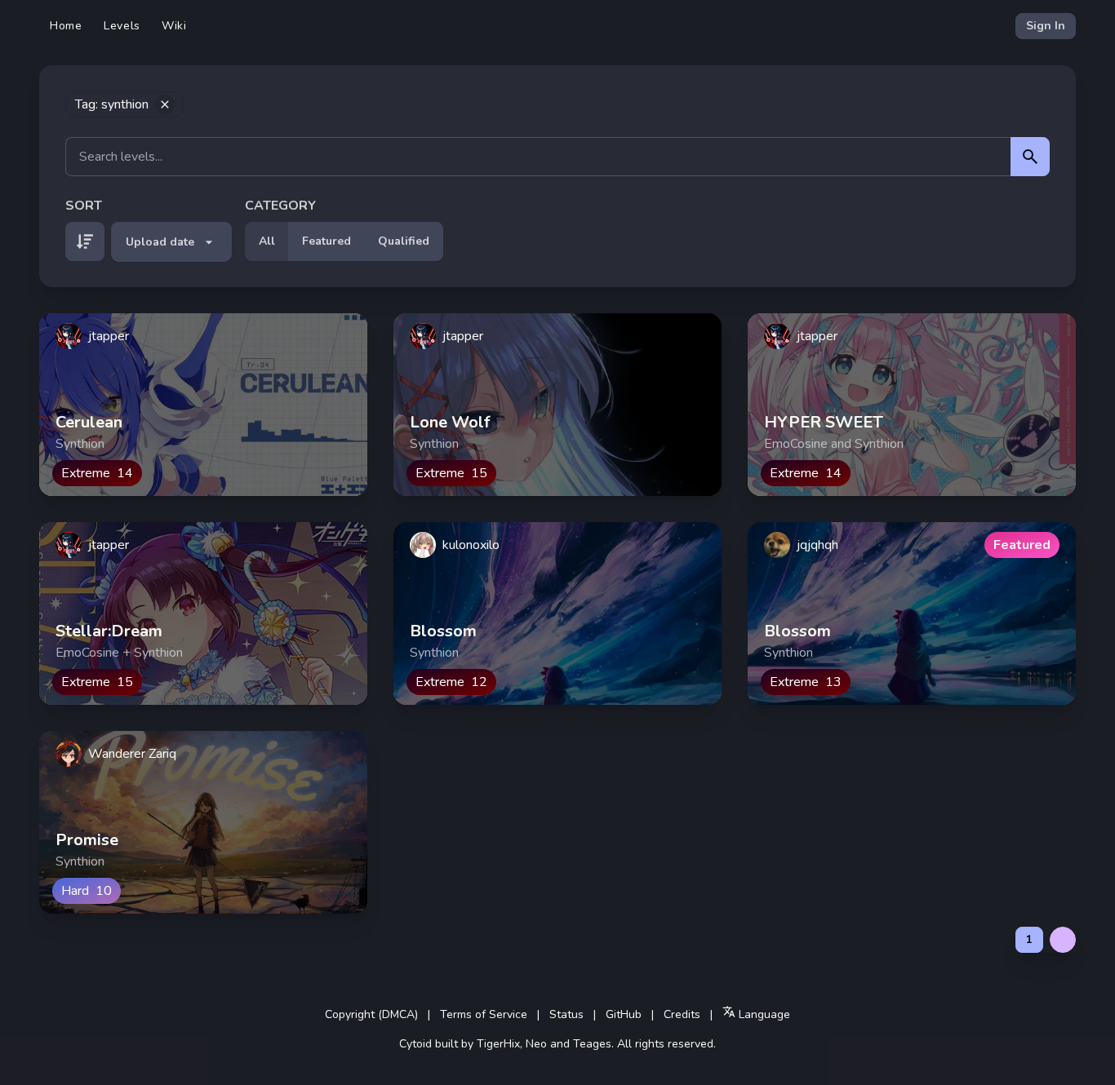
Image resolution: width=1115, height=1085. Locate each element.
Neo (536, 1044)
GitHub (624, 1014)
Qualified (403, 241)
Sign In (1045, 25)
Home (66, 25)
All (267, 241)
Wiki (174, 25)
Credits (682, 1014)
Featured (326, 241)
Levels (122, 25)
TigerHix (498, 1044)
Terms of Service (483, 1014)
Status (566, 1014)
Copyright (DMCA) (371, 1014)
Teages (592, 1044)
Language (762, 1014)
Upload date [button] (160, 242)
